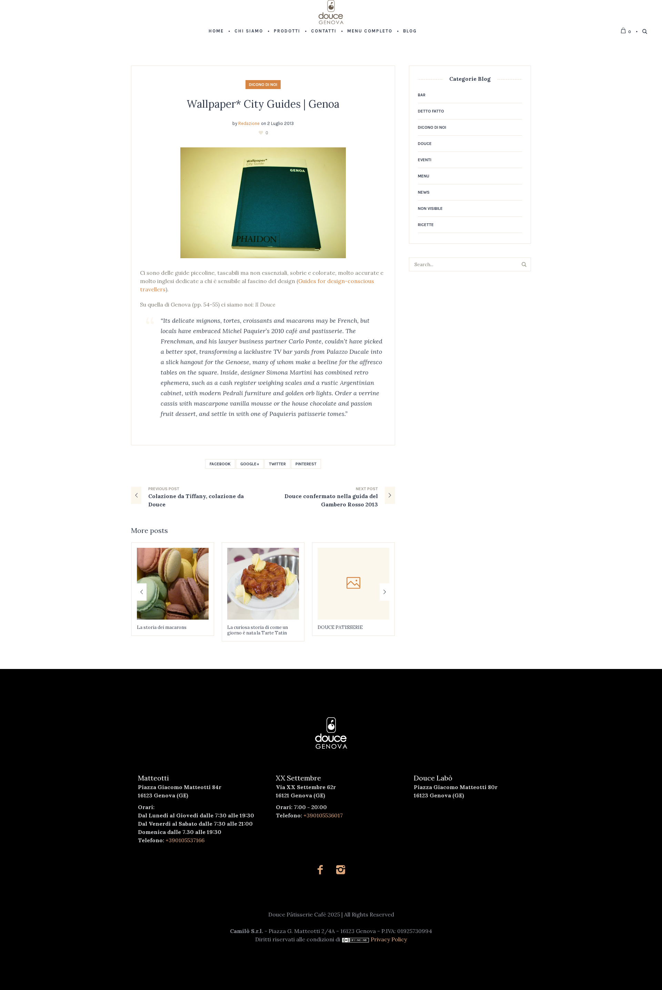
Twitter (277, 464)
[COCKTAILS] (353, 584)
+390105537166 (185, 840)
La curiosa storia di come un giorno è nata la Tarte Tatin (167, 630)
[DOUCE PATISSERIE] (263, 584)
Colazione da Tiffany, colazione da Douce (196, 500)
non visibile (430, 208)
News (424, 192)
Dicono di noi (263, 84)
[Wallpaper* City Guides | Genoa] (263, 202)
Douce (425, 143)
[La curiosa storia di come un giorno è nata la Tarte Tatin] (173, 584)
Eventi (424, 159)
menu (423, 176)
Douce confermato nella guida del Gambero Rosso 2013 (331, 500)
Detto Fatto (431, 111)
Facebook (220, 464)
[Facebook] (320, 870)
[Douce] (331, 733)
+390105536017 (323, 815)
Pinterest (306, 464)
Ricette (426, 224)
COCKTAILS (331, 627)
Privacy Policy (389, 939)
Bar (421, 95)
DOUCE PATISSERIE (249, 627)
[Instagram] (340, 870)
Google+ (249, 464)
